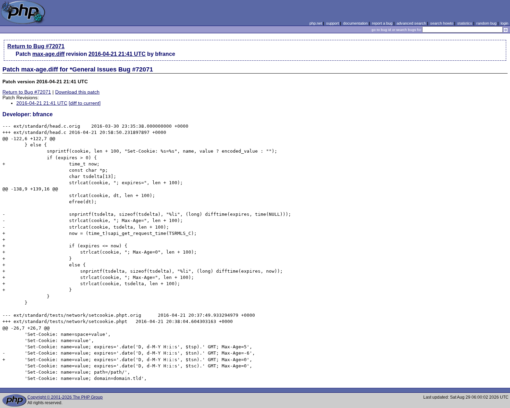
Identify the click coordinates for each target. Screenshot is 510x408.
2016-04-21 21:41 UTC (117, 54)
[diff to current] (85, 103)
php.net (315, 23)
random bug (486, 23)
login (504, 23)
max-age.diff (48, 54)
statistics (464, 23)
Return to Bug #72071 (36, 46)
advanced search (411, 23)
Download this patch (77, 92)
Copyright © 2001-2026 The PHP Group (65, 397)
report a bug (382, 23)
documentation (355, 23)
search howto (441, 23)
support (332, 23)
